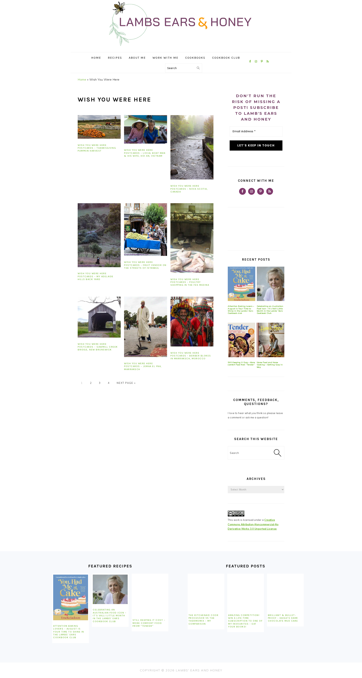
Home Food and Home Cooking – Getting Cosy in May (270, 364)
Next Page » (126, 382)
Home (82, 79)
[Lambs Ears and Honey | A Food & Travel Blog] (181, 49)
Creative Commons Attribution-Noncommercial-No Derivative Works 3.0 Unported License (253, 524)
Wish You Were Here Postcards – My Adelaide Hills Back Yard (96, 276)
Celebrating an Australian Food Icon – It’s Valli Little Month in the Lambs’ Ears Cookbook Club (270, 309)
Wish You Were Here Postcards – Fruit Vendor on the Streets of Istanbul (145, 265)
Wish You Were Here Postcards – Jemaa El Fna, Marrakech (143, 366)
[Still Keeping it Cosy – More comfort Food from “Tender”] (241, 340)
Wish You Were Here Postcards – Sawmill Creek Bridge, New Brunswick (98, 346)
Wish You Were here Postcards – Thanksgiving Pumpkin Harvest (97, 148)
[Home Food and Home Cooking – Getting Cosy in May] (270, 340)
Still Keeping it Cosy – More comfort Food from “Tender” (241, 363)
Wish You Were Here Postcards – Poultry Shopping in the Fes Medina (189, 282)
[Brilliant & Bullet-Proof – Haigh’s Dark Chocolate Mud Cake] (285, 592)
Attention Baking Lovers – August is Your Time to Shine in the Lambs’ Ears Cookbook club (241, 309)
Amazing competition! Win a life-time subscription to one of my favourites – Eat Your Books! (245, 621)
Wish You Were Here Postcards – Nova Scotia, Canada (189, 188)
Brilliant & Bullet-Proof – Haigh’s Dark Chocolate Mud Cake (283, 618)
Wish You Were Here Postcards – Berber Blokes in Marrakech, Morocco (190, 355)
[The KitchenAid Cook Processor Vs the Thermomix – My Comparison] (206, 592)
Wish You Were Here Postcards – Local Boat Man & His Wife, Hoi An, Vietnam (144, 153)
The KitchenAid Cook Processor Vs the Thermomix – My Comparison (204, 619)
